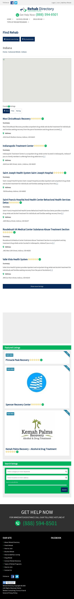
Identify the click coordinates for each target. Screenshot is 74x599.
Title (12, 111)
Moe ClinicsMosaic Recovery (17, 118)
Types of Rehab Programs (17, 22)
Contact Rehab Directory (12, 561)
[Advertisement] (37, 299)
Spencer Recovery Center (18, 404)
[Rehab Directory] (37, 11)
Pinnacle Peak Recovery (17, 359)
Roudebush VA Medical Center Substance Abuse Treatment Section (36, 229)
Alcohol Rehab (22, 19)
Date (7, 111)
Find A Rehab (8, 545)
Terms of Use (20, 590)
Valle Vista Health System (15, 259)
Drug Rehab (37, 19)
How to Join (8, 548)
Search (64, 490)
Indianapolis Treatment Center (18, 145)
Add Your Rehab (66, 3)
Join (58, 3)
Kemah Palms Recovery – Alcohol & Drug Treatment (31, 449)
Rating (18, 111)
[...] (61, 129)
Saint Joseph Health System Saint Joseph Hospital (28, 172)
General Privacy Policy (10, 593)
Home (9, 19)
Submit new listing (12, 39)
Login (53, 3)
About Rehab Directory (11, 542)
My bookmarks (29, 39)
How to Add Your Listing (12, 555)
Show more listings (37, 286)
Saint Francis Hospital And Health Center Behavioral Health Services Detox (36, 201)
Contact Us (8, 570)
